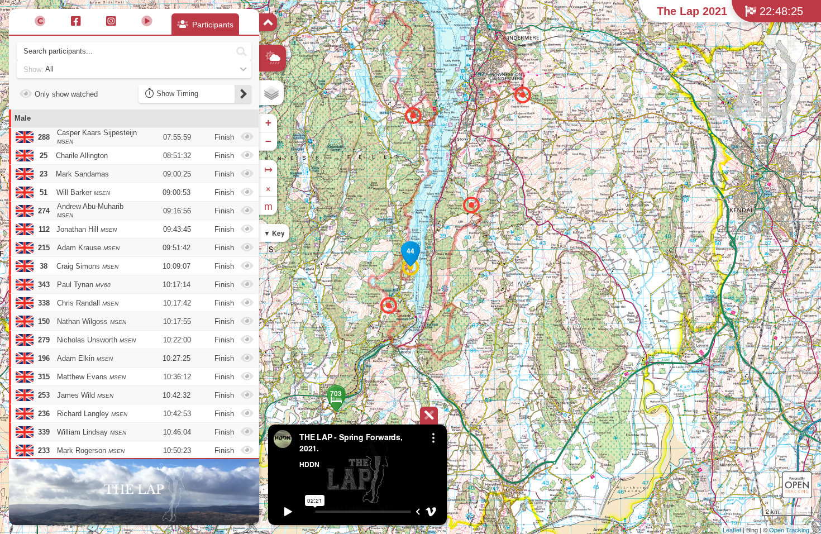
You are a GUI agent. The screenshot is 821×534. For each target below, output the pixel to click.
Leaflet (732, 529)
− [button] (268, 141)
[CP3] (522, 95)
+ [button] (268, 122)
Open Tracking (789, 529)
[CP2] (471, 205)
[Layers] (271, 92)
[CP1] (388, 305)
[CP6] (413, 115)
